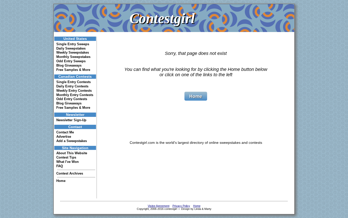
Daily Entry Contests (72, 86)
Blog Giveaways (69, 65)
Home (60, 181)
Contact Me (65, 132)
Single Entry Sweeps (72, 44)
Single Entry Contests (73, 82)
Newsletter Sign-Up (71, 120)
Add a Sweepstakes (71, 141)
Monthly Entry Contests (74, 95)
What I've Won (67, 162)
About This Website (71, 153)
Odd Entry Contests (71, 99)
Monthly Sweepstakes (73, 57)
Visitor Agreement (158, 205)
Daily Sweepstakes (71, 48)
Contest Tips (66, 157)
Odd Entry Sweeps (71, 61)
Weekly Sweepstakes (72, 52)
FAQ (59, 166)
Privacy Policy (181, 205)
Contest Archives (69, 173)
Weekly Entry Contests (74, 90)
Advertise (63, 136)
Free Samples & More (73, 70)
